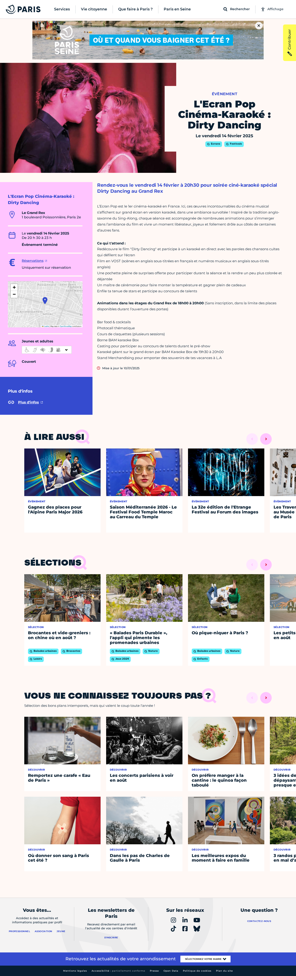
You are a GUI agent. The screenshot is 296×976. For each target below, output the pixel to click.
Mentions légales (75, 970)
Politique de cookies (197, 970)
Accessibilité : (118, 970)
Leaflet (46, 326)
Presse (154, 970)
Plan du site (224, 970)
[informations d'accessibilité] (47, 350)
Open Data (170, 970)
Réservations (32, 261)
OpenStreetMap (66, 326)
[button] (45, 300)
